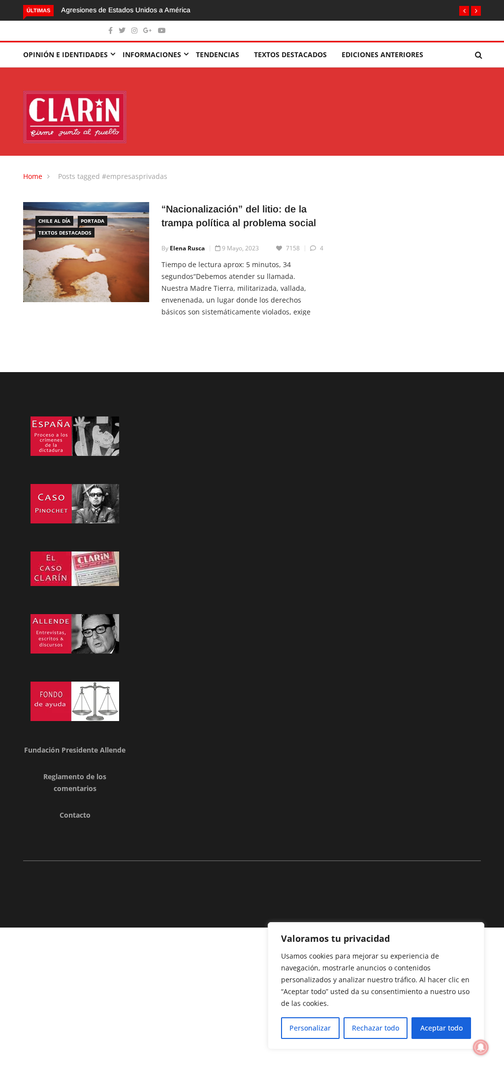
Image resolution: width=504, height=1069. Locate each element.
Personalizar (310, 1028)
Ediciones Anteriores (382, 54)
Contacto (75, 815)
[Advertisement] (252, 997)
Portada (92, 220)
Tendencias (217, 54)
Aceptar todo (441, 1028)
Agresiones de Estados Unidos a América (125, 10)
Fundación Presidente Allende (75, 750)
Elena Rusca (187, 248)
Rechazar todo (375, 1028)
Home (32, 176)
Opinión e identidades (65, 54)
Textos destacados (290, 54)
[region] (376, 985)
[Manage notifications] (481, 1047)
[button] (464, 11)
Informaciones (152, 54)
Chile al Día (54, 220)
